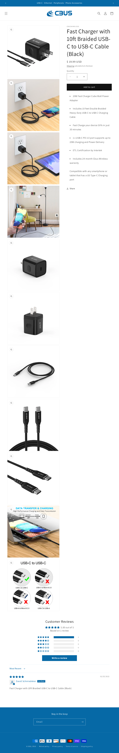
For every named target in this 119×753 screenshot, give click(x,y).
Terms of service (72, 746)
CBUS (34, 746)
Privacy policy (57, 746)
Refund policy (44, 746)
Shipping (70, 66)
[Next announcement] (113, 3)
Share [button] (72, 188)
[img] (17, 676)
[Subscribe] (82, 722)
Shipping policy (87, 746)
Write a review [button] (59, 658)
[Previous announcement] (5, 3)
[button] (6, 13)
